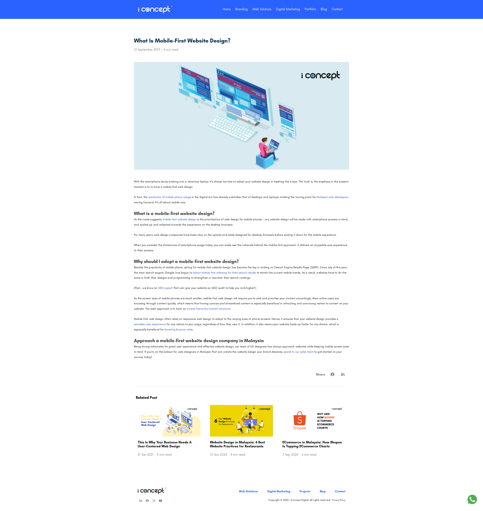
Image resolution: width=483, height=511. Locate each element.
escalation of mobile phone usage (169, 197)
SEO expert (165, 288)
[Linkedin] (140, 500)
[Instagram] (154, 500)
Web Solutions (261, 9)
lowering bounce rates (179, 329)
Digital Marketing (288, 9)
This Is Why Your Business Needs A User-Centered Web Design (165, 444)
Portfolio (310, 9)
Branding (241, 9)
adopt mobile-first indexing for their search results (224, 272)
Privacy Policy (338, 500)
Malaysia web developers (332, 197)
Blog (324, 9)
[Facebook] (147, 500)
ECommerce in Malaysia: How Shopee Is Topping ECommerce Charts (312, 444)
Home (227, 9)
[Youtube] (160, 500)
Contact (337, 9)
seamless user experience (150, 324)
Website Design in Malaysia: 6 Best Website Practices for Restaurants (237, 444)
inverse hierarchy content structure (208, 308)
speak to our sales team (299, 351)
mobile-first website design (179, 219)
